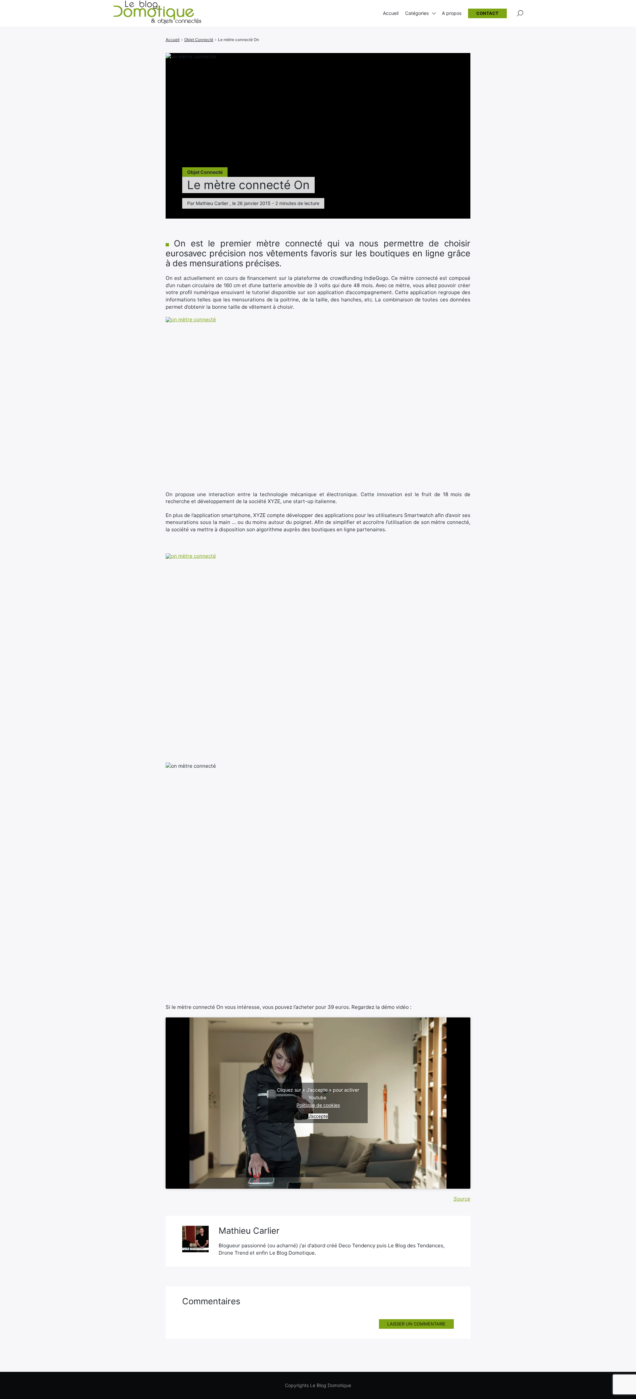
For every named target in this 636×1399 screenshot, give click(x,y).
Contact (487, 13)
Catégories (417, 13)
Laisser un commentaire (416, 1323)
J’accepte (318, 1116)
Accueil (390, 13)
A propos (451, 13)
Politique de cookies (318, 1105)
